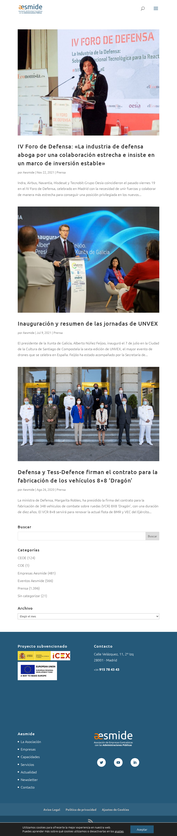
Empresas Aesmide (32, 573)
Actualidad (29, 772)
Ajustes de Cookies (115, 809)
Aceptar (142, 829)
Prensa (61, 172)
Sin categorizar (29, 595)
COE (21, 565)
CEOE (22, 557)
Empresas (28, 749)
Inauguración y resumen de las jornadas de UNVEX (88, 323)
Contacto (28, 787)
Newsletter (29, 779)
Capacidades (30, 756)
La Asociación (31, 741)
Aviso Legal (51, 809)
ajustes (119, 831)
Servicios (27, 764)
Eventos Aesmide (31, 580)
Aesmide (29, 172)
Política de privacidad (81, 809)
